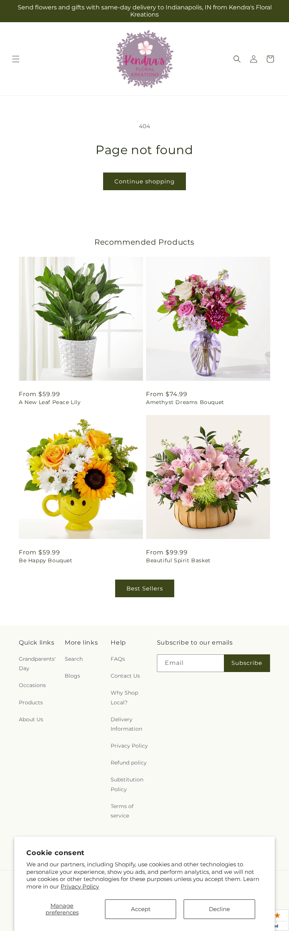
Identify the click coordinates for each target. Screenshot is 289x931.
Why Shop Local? (124, 697)
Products (31, 702)
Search (74, 658)
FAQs (118, 658)
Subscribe (246, 662)
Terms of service (122, 811)
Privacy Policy (80, 886)
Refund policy (129, 762)
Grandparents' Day (37, 663)
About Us (31, 719)
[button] (16, 59)
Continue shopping (144, 181)
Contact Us (125, 675)
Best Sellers (144, 588)
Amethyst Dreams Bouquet (185, 402)
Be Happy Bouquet (46, 560)
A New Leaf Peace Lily (50, 402)
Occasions (32, 685)
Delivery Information (126, 724)
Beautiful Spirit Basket (178, 560)
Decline (219, 909)
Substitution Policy (127, 784)
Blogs (72, 675)
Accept (141, 909)
